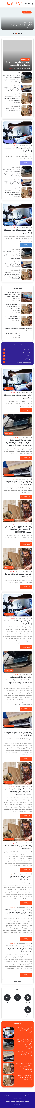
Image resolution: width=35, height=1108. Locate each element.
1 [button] (21, 33)
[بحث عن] (29, 4)
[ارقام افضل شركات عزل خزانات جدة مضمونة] (17, 19)
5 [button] (15, 33)
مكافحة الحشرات (10, 1101)
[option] (17, 19)
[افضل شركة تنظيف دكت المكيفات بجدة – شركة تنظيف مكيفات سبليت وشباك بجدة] (26, 77)
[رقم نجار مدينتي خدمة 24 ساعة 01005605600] (26, 110)
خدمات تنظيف (27, 356)
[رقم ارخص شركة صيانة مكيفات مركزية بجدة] (26, 88)
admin (27, 68)
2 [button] (19, 33)
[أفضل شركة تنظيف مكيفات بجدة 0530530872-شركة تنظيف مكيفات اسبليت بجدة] (26, 297)
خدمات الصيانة (27, 12)
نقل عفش (28, 359)
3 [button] (18, 33)
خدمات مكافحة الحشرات (24, 362)
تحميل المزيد (17, 981)
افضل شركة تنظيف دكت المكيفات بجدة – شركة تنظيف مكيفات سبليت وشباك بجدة (18, 443)
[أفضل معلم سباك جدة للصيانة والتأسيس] (17, 55)
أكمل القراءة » (26, 163)
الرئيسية (27, 1101)
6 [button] (13, 33)
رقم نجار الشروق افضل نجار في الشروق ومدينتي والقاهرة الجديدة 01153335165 (18, 529)
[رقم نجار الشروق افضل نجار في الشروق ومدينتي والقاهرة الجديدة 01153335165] (26, 98)
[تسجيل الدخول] (26, 4)
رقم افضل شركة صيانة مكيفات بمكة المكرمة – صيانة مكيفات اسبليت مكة (18, 949)
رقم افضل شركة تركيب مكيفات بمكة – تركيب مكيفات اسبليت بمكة (18, 912)
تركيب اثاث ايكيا (26, 352)
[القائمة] (33, 4)
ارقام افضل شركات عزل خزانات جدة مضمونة (18, 328)
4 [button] (16, 33)
